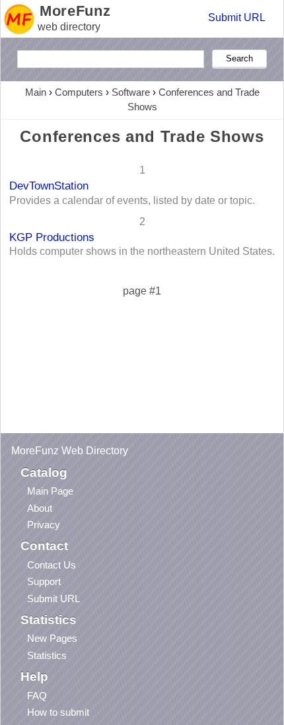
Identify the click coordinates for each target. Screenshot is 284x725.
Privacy (43, 524)
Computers (79, 92)
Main (35, 92)
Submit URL (237, 17)
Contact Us (51, 564)
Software (131, 92)
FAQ (37, 695)
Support (44, 581)
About (39, 508)
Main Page (50, 491)
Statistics (47, 655)
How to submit (58, 712)
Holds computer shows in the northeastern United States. (142, 251)
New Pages (52, 638)
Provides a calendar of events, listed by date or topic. (132, 200)
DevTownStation (49, 185)
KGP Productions (51, 237)
